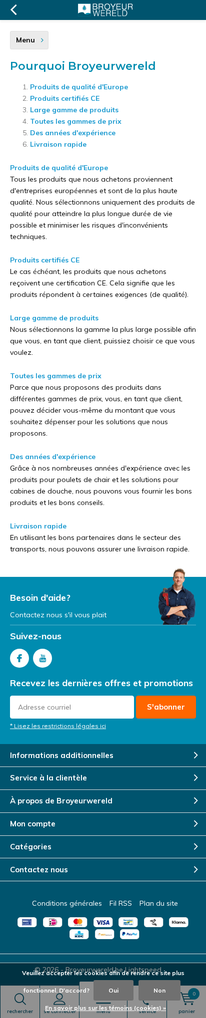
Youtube (42, 658)
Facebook (19, 658)
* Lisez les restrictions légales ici (58, 726)
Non (160, 990)
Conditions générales (67, 903)
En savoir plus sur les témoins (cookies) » (105, 1008)
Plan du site (159, 903)
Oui (113, 990)
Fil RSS (121, 903)
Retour (13, 10)
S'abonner (166, 707)
